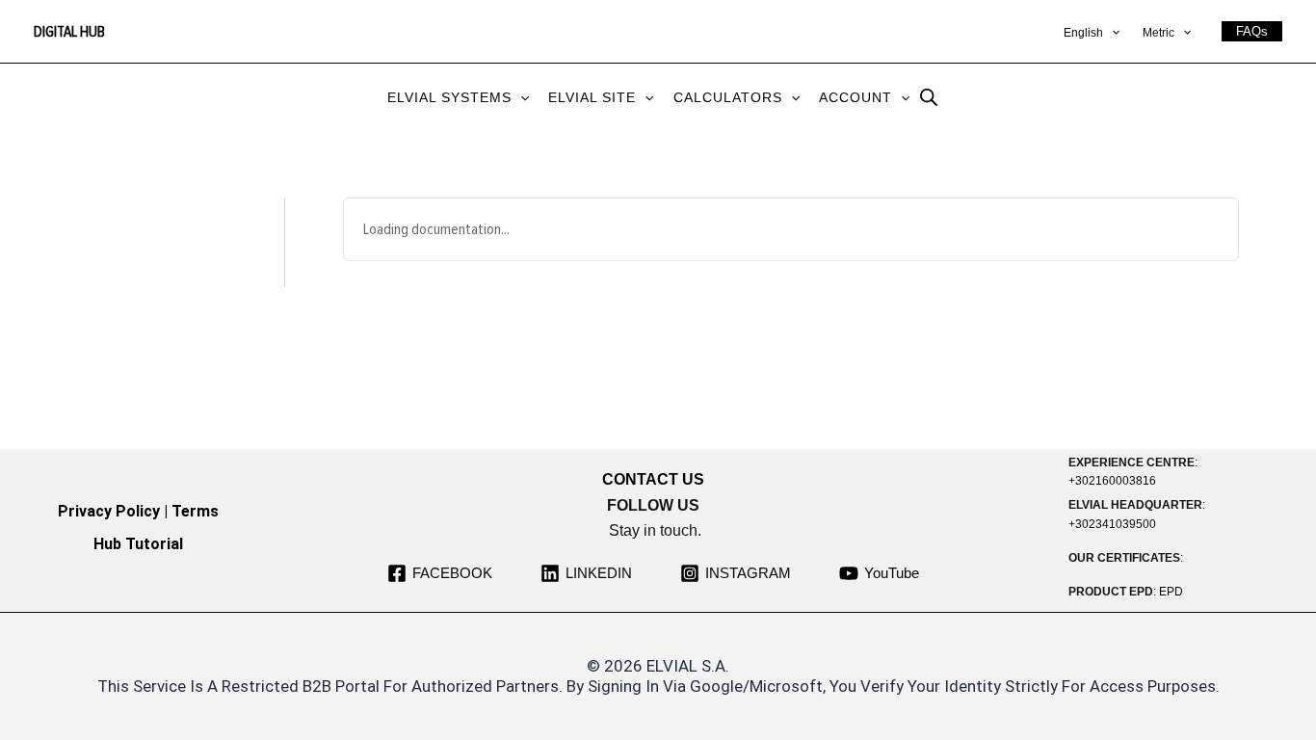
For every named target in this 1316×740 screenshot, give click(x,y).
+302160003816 (1112, 481)
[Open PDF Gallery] (1205, 558)
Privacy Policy (109, 511)
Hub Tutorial (138, 544)
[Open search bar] (928, 97)
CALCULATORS (727, 97)
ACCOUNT (855, 97)
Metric (1158, 33)
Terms (195, 511)
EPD (1171, 591)
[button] (1111, 33)
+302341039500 (1112, 524)
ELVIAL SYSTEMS (449, 97)
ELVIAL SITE (592, 97)
